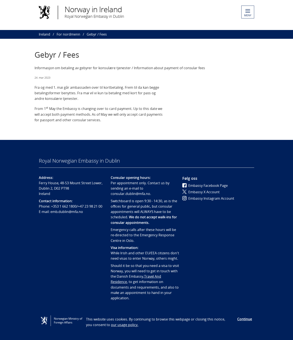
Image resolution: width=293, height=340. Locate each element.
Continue (244, 319)
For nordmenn (68, 34)
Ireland (44, 34)
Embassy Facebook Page (208, 185)
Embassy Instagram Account (211, 198)
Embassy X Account (204, 192)
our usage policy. (124, 324)
